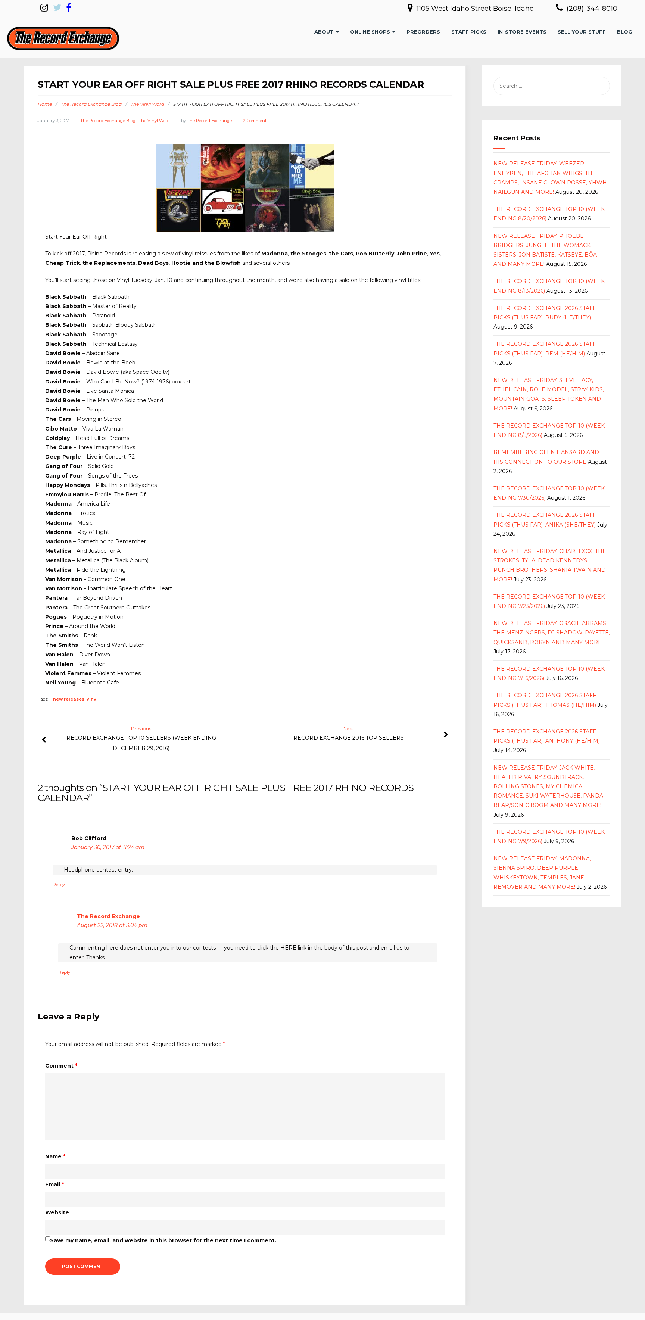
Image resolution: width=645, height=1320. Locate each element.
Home (45, 104)
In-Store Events (522, 32)
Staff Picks (468, 32)
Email (54, 1184)
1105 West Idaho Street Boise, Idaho (476, 8)
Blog (624, 32)
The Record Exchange (209, 120)
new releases (68, 699)
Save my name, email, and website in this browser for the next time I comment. (163, 1240)
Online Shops (371, 32)
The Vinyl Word (147, 104)
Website (57, 1212)
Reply (59, 884)
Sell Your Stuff (582, 32)
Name (55, 1156)
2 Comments (255, 120)
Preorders (423, 32)
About (324, 32)
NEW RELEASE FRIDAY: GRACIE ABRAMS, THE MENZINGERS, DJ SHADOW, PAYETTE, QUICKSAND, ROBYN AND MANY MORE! (551, 632)
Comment (61, 1065)
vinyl (92, 699)
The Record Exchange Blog (91, 104)
